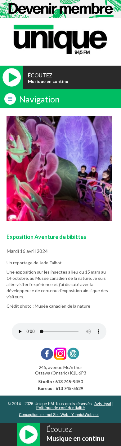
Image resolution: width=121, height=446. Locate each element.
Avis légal (102, 403)
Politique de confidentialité (60, 407)
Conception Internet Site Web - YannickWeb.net (59, 415)
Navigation (39, 99)
